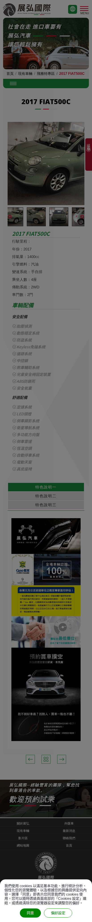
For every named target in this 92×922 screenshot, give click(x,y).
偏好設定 (58, 913)
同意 (30, 913)
